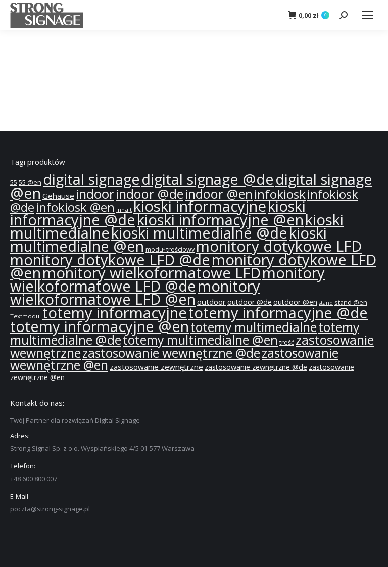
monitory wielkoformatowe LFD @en (135, 292)
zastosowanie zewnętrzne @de (256, 367)
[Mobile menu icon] (368, 15)
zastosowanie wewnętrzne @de (171, 353)
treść (286, 342)
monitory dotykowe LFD (279, 246)
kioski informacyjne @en (220, 220)
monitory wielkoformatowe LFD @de (167, 279)
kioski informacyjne (199, 206)
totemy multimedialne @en (200, 339)
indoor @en (219, 193)
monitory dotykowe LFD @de (110, 260)
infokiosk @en (75, 207)
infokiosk (280, 193)
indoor (95, 194)
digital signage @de (207, 179)
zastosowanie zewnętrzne (156, 367)
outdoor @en (295, 302)
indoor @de (149, 193)
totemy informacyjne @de (278, 313)
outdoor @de (249, 302)
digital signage (91, 179)
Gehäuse (58, 196)
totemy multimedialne (253, 327)
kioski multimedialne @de (199, 233)
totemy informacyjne (114, 313)
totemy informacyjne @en (99, 326)
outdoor (211, 302)
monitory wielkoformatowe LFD (151, 273)
